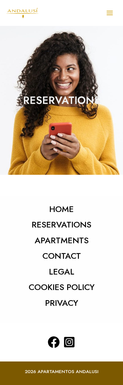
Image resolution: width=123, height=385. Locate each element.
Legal (61, 272)
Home (61, 209)
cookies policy (62, 287)
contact (61, 256)
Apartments (62, 240)
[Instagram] (69, 342)
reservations (61, 225)
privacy (61, 303)
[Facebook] (54, 342)
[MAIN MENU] (110, 13)
